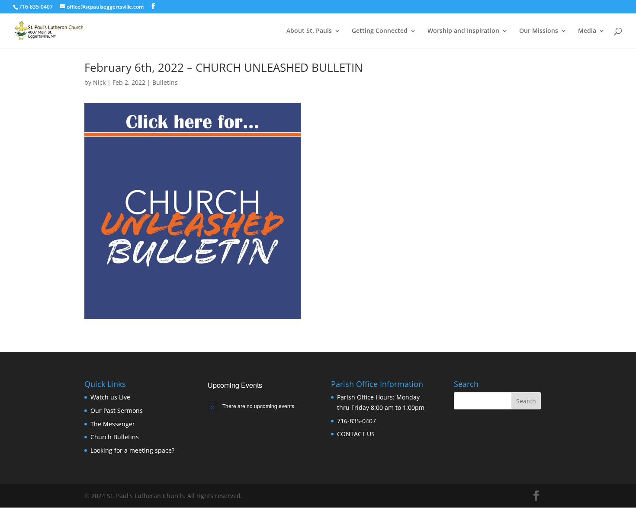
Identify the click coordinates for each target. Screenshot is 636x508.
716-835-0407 (356, 421)
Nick (99, 82)
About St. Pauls (309, 31)
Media (587, 31)
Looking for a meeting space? (132, 450)
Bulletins (165, 82)
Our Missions (538, 31)
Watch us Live (110, 397)
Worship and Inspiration (463, 31)
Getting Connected (380, 31)
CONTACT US (356, 434)
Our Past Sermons (116, 410)
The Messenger (112, 424)
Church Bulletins (114, 437)
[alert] (256, 406)
